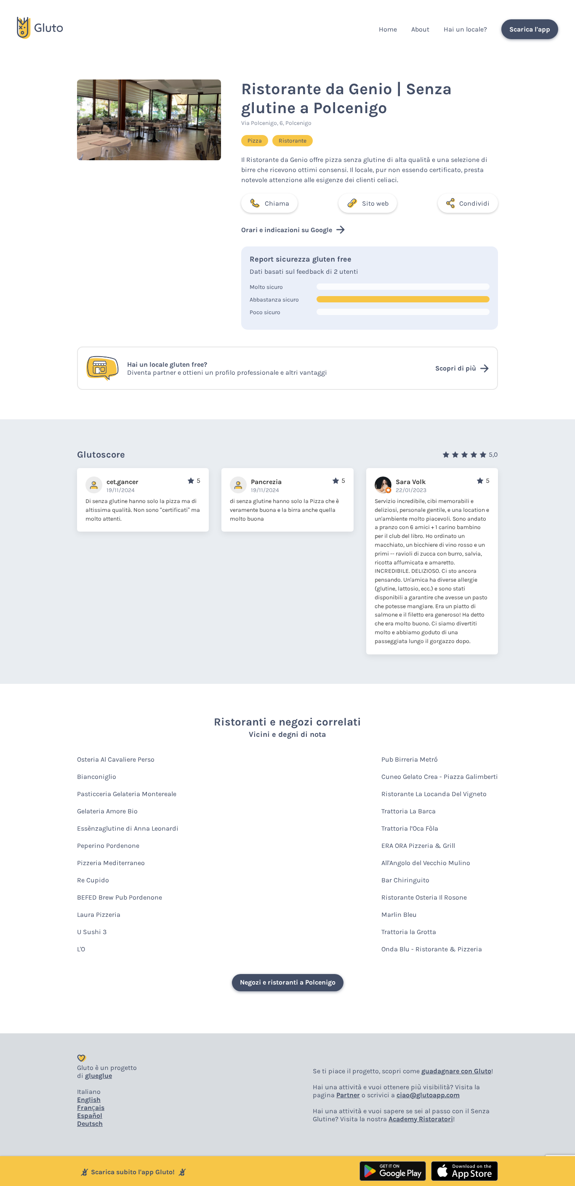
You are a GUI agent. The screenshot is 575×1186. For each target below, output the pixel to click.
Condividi (474, 203)
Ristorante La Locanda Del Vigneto (434, 794)
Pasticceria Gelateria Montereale (126, 794)
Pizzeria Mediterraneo (111, 863)
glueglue (98, 1076)
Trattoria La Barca (408, 811)
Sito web (375, 203)
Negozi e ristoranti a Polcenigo (287, 982)
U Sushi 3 (91, 932)
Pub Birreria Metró (409, 759)
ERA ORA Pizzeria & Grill (418, 846)
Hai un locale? (465, 29)
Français (90, 1108)
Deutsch (90, 1124)
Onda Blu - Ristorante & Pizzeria (431, 949)
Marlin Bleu (399, 915)
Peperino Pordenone (108, 846)
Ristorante (292, 140)
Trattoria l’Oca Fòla (409, 828)
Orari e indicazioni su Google (286, 230)
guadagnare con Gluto (456, 1071)
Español (89, 1116)
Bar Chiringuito (405, 880)
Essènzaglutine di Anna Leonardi (127, 828)
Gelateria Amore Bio (107, 811)
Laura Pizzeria (98, 915)
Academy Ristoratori (421, 1119)
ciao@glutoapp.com (428, 1095)
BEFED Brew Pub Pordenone (119, 897)
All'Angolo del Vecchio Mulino (425, 863)
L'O (81, 949)
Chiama (277, 203)
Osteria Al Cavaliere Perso (115, 759)
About (420, 29)
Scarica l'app (529, 29)
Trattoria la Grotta (408, 932)
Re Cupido (93, 880)
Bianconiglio (96, 777)
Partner (348, 1095)
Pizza (255, 140)
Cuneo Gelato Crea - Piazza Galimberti (439, 777)
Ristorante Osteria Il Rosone (424, 897)
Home (388, 29)
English (89, 1100)
